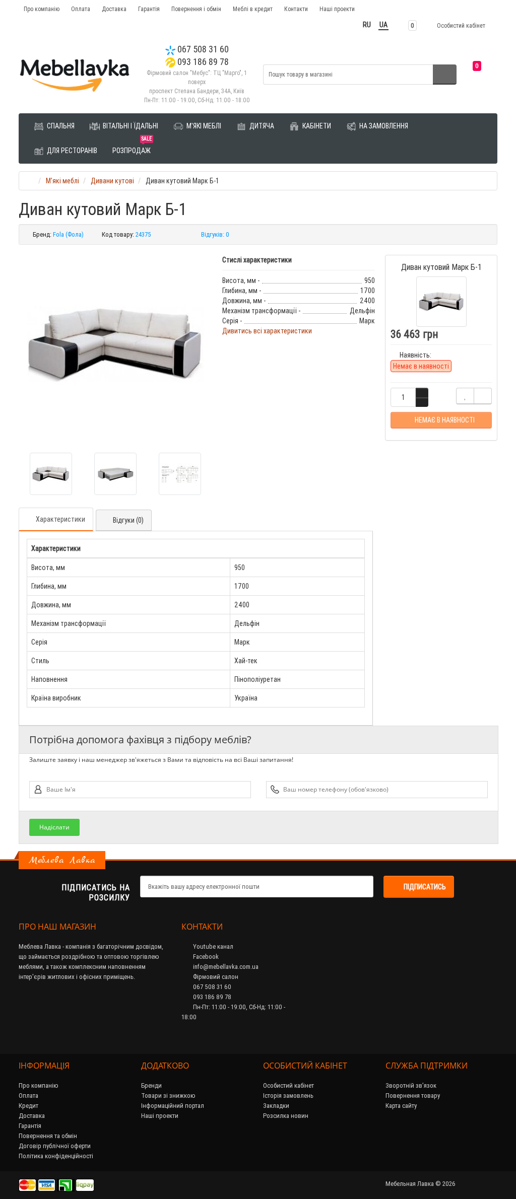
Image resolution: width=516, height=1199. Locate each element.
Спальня (60, 125)
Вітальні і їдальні (129, 125)
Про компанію (41, 9)
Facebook (205, 956)
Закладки (276, 1105)
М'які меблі (203, 125)
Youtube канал (212, 946)
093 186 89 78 (202, 61)
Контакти (296, 9)
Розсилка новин (285, 1115)
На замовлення (383, 125)
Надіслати (54, 827)
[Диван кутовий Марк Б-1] (115, 345)
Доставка (114, 9)
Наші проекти (337, 9)
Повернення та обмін (48, 1136)
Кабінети (316, 125)
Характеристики (60, 519)
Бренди (151, 1085)
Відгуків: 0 (215, 234)
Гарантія (149, 9)
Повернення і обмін (196, 9)
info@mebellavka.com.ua (225, 966)
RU (367, 24)
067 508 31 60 (202, 49)
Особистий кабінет (288, 1085)
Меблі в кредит (253, 9)
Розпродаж (132, 146)
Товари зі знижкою (168, 1095)
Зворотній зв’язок (410, 1085)
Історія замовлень (288, 1095)
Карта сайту (401, 1105)
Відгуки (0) (128, 520)
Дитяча (261, 125)
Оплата (80, 9)
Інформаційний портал (172, 1105)
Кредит (28, 1105)
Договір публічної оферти (55, 1146)
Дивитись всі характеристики (267, 330)
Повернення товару (412, 1095)
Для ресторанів (71, 150)
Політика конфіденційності (56, 1156)
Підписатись (425, 886)
